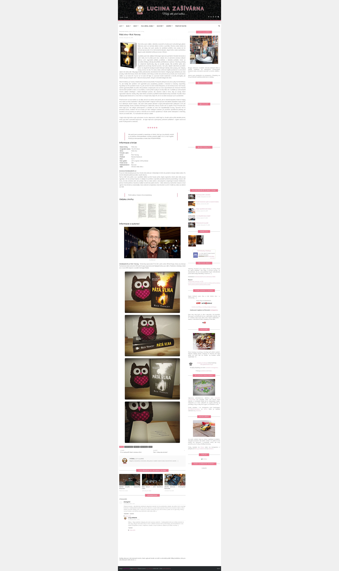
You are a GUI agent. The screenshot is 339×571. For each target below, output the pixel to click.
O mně (126, 12)
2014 (194, 283)
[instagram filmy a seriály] (215, 12)
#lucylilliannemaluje (194, 409)
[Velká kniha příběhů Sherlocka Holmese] (200, 244)
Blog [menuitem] (127, 26)
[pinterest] (218, 12)
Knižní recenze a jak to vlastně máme (207, 201)
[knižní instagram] (211, 12)
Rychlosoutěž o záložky (203, 194)
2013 (190, 283)
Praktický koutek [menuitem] (180, 26)
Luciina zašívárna (166, 568)
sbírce (205, 409)
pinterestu (198, 410)
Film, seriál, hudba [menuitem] (147, 26)
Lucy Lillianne (139, 458)
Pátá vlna (136, 446)
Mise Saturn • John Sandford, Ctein (152, 487)
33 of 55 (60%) (211, 256)
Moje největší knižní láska (203, 209)
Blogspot (135, 568)
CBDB (213, 276)
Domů (121, 12)
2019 (213, 283)
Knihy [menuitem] (135, 26)
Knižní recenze (128, 446)
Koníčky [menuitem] (168, 26)
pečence (203, 371)
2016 (202, 283)
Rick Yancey (144, 446)
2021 (189, 284)
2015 (198, 283)
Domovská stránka (123, 31)
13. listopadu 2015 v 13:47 (129, 503)
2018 (209, 283)
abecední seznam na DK (196, 281)
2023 (197, 284)
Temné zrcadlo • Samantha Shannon (129, 487)
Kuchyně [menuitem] (159, 26)
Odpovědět (126, 513)
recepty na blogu (202, 363)
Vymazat (132, 513)
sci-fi (130, 31)
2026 (208, 284)
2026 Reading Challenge (204, 251)
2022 (193, 284)
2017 (206, 283)
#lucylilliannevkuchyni (206, 364)
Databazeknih (199, 276)
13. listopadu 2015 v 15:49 (133, 519)
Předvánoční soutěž (202, 223)
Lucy (200, 253)
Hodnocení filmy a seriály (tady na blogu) (204, 307)
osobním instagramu (212, 367)
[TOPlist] (204, 459)
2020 (217, 283)
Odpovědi (128, 516)
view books (212, 258)
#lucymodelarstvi (200, 449)
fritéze (209, 371)
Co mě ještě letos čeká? (203, 216)
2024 (201, 284)
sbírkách (210, 449)
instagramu (214, 310)
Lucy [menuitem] (120, 26)
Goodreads (207, 276)
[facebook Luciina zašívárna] (208, 12)
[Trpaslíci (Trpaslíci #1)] (192, 246)
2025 (204, 284)
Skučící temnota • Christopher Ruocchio (175, 487)
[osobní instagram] (213, 12)
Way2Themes (126, 568)
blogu (202, 447)
